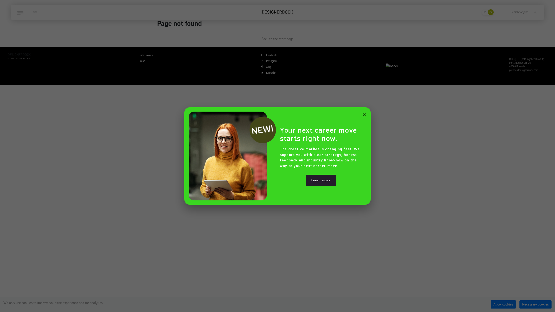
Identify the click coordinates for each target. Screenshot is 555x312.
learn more (321, 180)
